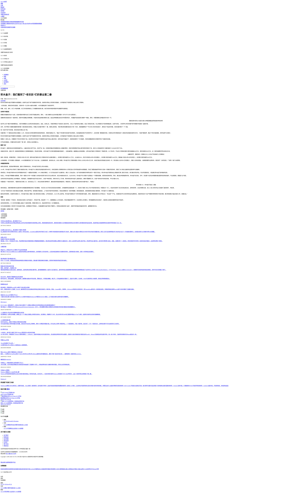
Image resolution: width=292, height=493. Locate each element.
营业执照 (3, 462)
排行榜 (10, 21)
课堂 (9, 27)
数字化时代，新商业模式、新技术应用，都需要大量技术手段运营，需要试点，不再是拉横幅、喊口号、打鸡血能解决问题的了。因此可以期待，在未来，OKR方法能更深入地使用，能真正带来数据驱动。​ (55, 278)
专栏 (11, 27)
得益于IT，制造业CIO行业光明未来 (14, 249)
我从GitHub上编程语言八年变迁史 (12, 352)
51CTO (5, 421)
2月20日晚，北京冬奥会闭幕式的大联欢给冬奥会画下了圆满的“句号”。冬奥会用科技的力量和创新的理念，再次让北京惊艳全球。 (35, 364)
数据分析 (3, 266)
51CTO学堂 (7, 428)
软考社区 (3, 9)
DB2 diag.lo (4, 302)
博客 (2, 3)
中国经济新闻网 (51, 469)
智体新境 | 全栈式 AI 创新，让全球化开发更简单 (74, 385)
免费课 (2, 10)
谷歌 (2, 237)
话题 (5, 78)
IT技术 (28, 23)
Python (7, 359)
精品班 (2, 7)
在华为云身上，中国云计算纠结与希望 (13, 322)
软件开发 (11, 266)
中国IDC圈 (77, 469)
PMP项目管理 (33, 23)
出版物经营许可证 (11, 462)
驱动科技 (22, 469)
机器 (6, 320)
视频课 (2, 21)
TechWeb (32, 469)
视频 (5, 76)
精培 (11, 428)
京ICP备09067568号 (11, 453)
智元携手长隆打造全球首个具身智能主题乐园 (155, 385)
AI (3, 237)
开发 (7, 340)
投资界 (88, 469)
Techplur (16, 421)
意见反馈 (6, 440)
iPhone (4, 340)
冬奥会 (2, 370)
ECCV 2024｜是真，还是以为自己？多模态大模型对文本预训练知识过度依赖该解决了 (28, 305)
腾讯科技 (7, 469)
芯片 (5, 237)
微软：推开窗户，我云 (8, 268)
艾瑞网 (36, 469)
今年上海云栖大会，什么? (11, 221)
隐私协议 (6, 445)
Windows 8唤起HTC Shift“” (10, 372)
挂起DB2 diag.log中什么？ (9, 295)
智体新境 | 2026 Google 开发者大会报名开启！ (130, 385)
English (5, 442)
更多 (8, 389)
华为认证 (19, 23)
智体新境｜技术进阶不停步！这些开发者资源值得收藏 (46, 385)
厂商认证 (23, 23)
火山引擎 (96, 469)
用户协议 (6, 444)
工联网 (60, 469)
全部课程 (3, 23)
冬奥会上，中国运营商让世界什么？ (12, 362)
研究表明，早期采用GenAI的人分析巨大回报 (15, 287)
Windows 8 (3, 379)
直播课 (17, 21)
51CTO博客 (7, 424)
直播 (14, 27)
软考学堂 (21, 21)
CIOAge (9, 421)
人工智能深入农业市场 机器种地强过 (12, 312)
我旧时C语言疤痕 (8, 239)
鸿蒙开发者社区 (5, 14)
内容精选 (6, 74)
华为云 (6, 329)
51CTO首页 (4, 1)
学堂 (2, 5)
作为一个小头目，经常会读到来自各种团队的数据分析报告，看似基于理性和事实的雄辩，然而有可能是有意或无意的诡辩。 (34, 260)
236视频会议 (70, 469)
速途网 (45, 469)
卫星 (9, 320)
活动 (5, 83)
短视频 (13, 21)
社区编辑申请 (4, 88)
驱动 (4, 284)
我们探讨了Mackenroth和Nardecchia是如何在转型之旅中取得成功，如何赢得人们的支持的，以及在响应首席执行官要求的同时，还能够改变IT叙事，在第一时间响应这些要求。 (48, 251)
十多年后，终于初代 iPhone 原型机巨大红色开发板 (18, 332)
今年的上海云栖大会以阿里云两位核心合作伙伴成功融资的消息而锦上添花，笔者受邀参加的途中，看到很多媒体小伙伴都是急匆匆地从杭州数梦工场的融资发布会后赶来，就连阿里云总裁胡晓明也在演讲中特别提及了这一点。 (61, 222)
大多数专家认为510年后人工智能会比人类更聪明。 (14, 345)
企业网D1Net (83, 469)
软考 (10, 23)
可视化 (7, 266)
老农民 (2, 211)
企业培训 (3, 12)
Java (10, 359)
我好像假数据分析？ (8, 258)
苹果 (2, 340)
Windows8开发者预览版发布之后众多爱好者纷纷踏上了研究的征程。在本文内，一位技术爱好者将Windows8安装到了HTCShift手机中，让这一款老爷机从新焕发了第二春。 (46, 373)
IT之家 (57, 469)
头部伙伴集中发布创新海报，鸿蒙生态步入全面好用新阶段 (102, 385)
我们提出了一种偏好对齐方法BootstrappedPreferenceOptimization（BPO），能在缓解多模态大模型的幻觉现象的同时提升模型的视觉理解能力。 (38, 307)
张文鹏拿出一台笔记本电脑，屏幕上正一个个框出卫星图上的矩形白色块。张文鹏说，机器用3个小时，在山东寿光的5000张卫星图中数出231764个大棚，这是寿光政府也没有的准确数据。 (51, 314)
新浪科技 (3, 469)
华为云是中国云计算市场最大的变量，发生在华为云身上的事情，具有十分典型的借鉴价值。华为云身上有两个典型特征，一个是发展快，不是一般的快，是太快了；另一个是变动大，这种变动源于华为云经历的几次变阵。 (60, 323)
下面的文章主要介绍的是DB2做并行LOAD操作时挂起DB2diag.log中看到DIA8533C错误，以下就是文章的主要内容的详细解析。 (35, 296)
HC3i (13, 421)
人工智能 (3, 320)
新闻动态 (6, 437)
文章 (2, 27)
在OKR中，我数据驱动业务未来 (12, 276)
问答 (6, 27)
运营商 (7, 370)
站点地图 (6, 439)
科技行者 (27, 469)
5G (5, 370)
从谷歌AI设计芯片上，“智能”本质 (13, 230)
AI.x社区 (25, 424)
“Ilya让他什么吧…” (7, 343)
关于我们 (6, 435)
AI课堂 (2, 16)
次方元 (92, 469)
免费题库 (39, 23)
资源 (4, 27)
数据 (2, 284)
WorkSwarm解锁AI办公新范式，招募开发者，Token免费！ (16, 385)
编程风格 (3, 246)
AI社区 (5, 80)
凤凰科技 (17, 469)
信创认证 (14, 23)
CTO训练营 (20, 428)
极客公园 (64, 469)
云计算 (2, 329)
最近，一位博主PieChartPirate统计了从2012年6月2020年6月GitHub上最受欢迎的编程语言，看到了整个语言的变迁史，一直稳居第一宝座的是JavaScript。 (41, 354)
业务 (6, 284)
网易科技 (12, 469)
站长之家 (40, 469)
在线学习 (3, 25)
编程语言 (3, 359)
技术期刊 (6, 82)
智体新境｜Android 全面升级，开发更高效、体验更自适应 (212, 385)
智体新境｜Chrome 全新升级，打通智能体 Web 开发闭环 (182, 385)
